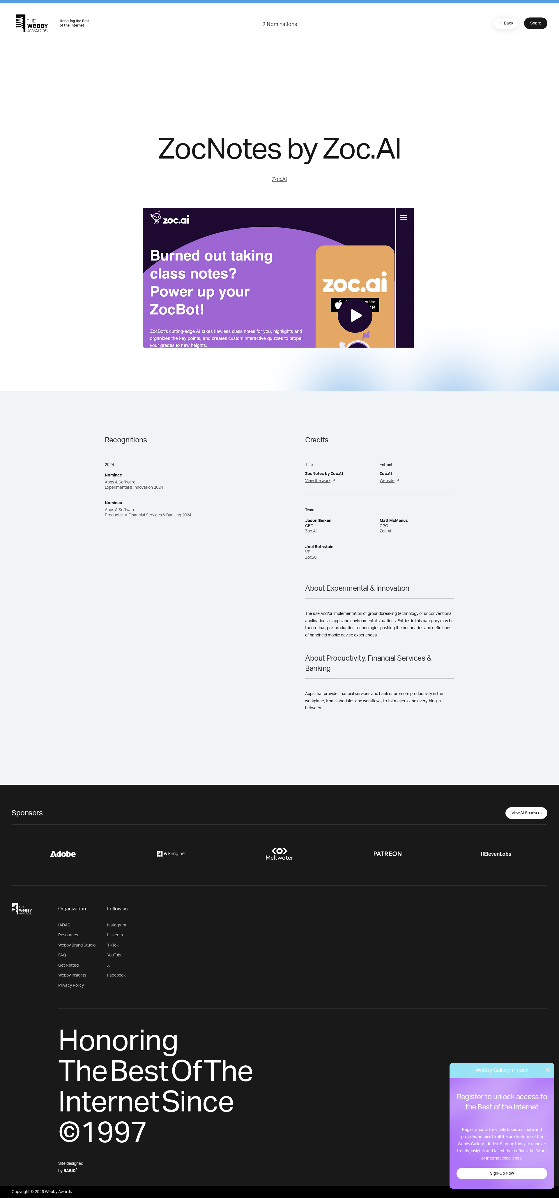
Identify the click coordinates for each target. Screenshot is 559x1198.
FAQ (62, 955)
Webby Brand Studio (76, 945)
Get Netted (68, 965)
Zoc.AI (279, 179)
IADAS (64, 925)
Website (387, 481)
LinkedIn (115, 935)
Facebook (116, 975)
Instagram (116, 925)
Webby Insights (72, 975)
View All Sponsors (527, 813)
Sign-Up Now (502, 1173)
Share (535, 23)
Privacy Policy (71, 986)
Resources (68, 935)
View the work (317, 481)
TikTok (112, 945)
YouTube (115, 955)
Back (508, 23)
